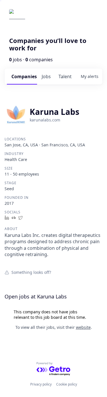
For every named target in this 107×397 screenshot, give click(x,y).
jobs (46, 76)
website (83, 327)
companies (24, 76)
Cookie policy (66, 384)
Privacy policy (41, 384)
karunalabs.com (45, 119)
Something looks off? (31, 272)
